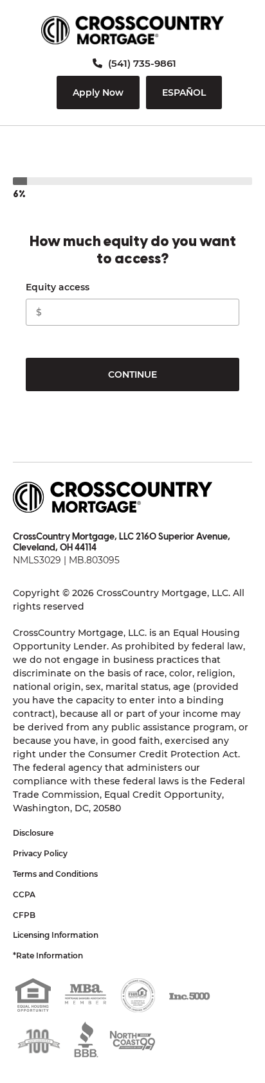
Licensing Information (55, 935)
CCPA (24, 894)
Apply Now (98, 92)
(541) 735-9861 (140, 63)
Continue (132, 374)
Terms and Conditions (55, 874)
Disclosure (33, 833)
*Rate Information (48, 955)
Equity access (57, 287)
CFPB (24, 915)
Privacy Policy (40, 853)
